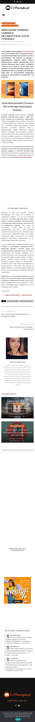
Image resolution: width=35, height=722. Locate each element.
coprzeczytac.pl (6, 41)
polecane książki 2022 (26, 301)
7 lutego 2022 (16, 440)
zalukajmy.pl (14, 646)
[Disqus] (17, 475)
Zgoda (18, 719)
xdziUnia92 (14, 658)
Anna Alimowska (17, 414)
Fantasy (17, 404)
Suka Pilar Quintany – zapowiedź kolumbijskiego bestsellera (17, 432)
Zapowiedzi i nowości (10, 25)
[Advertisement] (16, 616)
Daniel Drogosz (15, 635)
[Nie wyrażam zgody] (33, 716)
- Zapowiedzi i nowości (17, 41)
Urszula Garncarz (9, 44)
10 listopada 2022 (16, 416)
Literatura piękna (8, 23)
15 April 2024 (14, 655)
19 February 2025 (25, 643)
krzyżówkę (26, 637)
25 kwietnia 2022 (24, 44)
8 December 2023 (18, 670)
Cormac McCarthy (13, 301)
